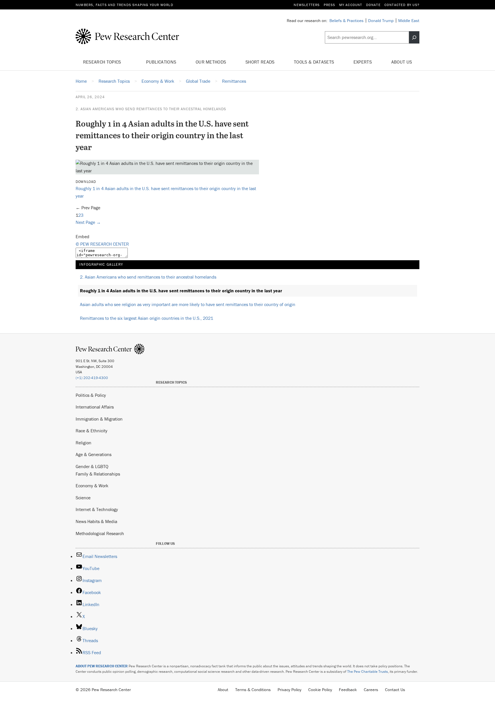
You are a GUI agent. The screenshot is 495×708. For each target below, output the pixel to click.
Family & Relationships (98, 474)
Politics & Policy (91, 395)
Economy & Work (92, 485)
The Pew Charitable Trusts (367, 671)
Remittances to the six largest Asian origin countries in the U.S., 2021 (146, 318)
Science (83, 497)
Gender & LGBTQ (92, 466)
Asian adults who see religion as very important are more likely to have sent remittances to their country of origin (187, 304)
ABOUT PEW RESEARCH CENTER (102, 666)
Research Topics (102, 62)
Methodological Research (100, 533)
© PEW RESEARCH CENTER (102, 244)
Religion (83, 442)
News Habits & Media (96, 521)
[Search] (414, 37)
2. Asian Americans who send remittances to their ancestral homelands (151, 109)
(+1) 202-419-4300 (92, 377)
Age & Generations (93, 454)
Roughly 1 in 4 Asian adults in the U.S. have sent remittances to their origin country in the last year (181, 290)
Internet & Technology (97, 509)
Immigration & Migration (99, 419)
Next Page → (88, 222)
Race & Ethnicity (91, 430)
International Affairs (95, 407)
